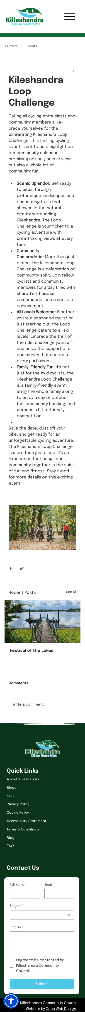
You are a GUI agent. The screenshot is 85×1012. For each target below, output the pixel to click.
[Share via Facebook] (11, 568)
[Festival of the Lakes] (42, 621)
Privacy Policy (18, 804)
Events (32, 46)
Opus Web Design (61, 1009)
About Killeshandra (23, 779)
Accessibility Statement (26, 820)
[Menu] (70, 16)
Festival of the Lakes (31, 651)
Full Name (18, 884)
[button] (11, 1000)
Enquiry (17, 927)
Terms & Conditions (23, 829)
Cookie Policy (18, 812)
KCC (10, 796)
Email (49, 884)
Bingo (12, 787)
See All (71, 592)
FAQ (10, 845)
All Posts (11, 46)
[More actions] (73, 70)
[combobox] (42, 915)
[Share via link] (22, 568)
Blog (11, 837)
